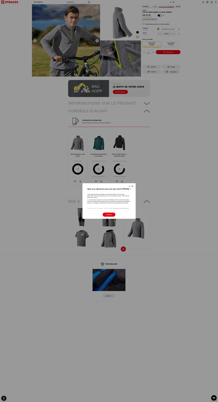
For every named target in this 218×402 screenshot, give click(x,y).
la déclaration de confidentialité (121, 208)
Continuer (109, 214)
